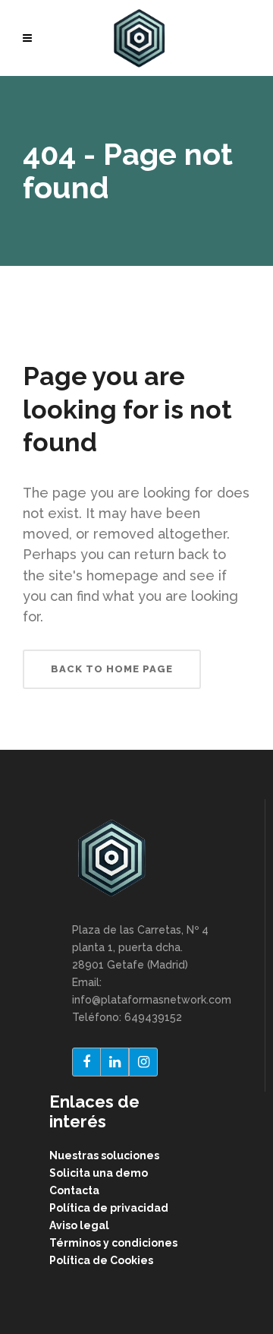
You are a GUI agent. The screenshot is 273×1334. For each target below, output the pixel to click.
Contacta (74, 1190)
